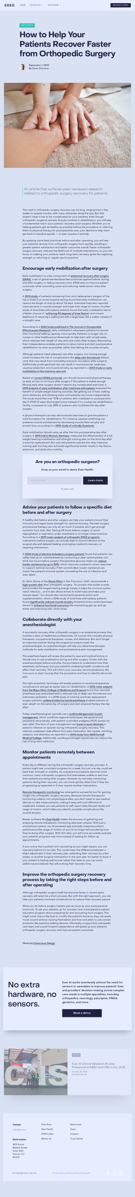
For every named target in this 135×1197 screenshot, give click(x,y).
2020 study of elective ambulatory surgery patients (55, 554)
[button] (37, 5)
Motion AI (46, 1139)
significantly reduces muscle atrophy (51, 602)
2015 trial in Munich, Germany (52, 436)
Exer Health (53, 819)
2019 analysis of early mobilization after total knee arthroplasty (59, 388)
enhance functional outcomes (51, 605)
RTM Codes (47, 1134)
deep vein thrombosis (87, 358)
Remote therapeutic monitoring (41, 792)
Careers (74, 1134)
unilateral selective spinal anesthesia (64, 701)
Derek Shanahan (40, 68)
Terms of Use (73, 1173)
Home (23, 5)
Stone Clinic (55, 581)
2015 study (31, 296)
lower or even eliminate (90, 724)
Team (73, 1129)
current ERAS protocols (48, 378)
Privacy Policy (59, 1173)
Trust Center (76, 1139)
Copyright (85, 1173)
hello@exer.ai (19, 1130)
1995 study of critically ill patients (75, 426)
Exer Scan (46, 1125)
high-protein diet (33, 585)
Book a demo (82, 1013)
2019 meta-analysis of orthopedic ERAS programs (70, 537)
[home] (9, 5)
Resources (75, 1125)
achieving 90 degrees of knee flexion (67, 314)
